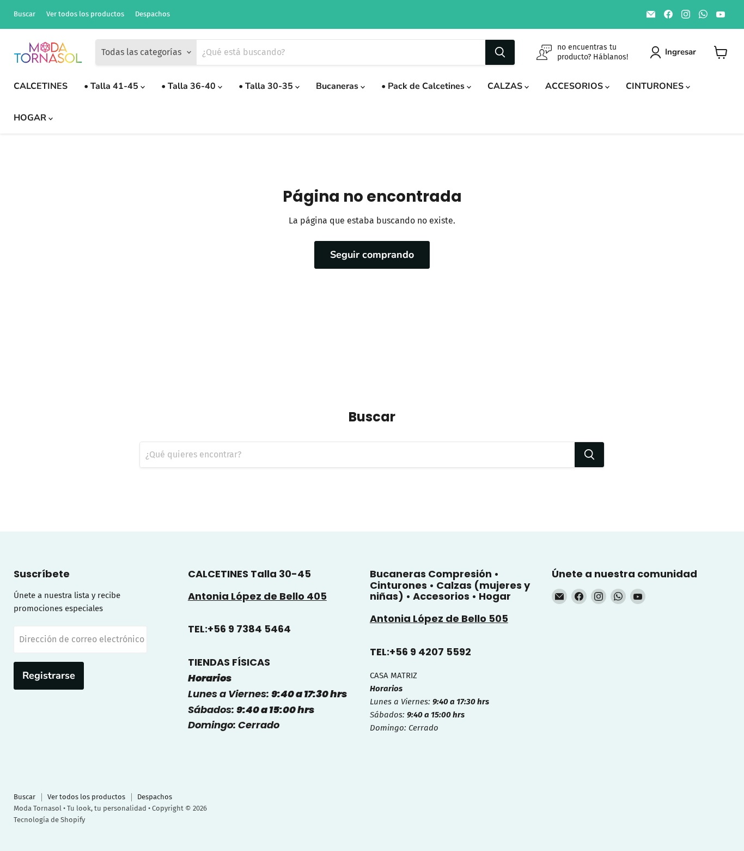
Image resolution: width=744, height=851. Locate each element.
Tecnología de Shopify (49, 820)
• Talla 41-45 (112, 86)
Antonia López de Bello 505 (439, 618)
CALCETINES (41, 86)
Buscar (24, 14)
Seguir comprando (372, 254)
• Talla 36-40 (189, 86)
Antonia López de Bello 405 (257, 596)
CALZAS (506, 86)
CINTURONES (656, 86)
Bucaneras (338, 86)
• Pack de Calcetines (424, 86)
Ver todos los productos (85, 14)
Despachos (152, 14)
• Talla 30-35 (267, 86)
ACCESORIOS (575, 86)
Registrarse (48, 675)
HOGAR (31, 118)
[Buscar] (500, 52)
